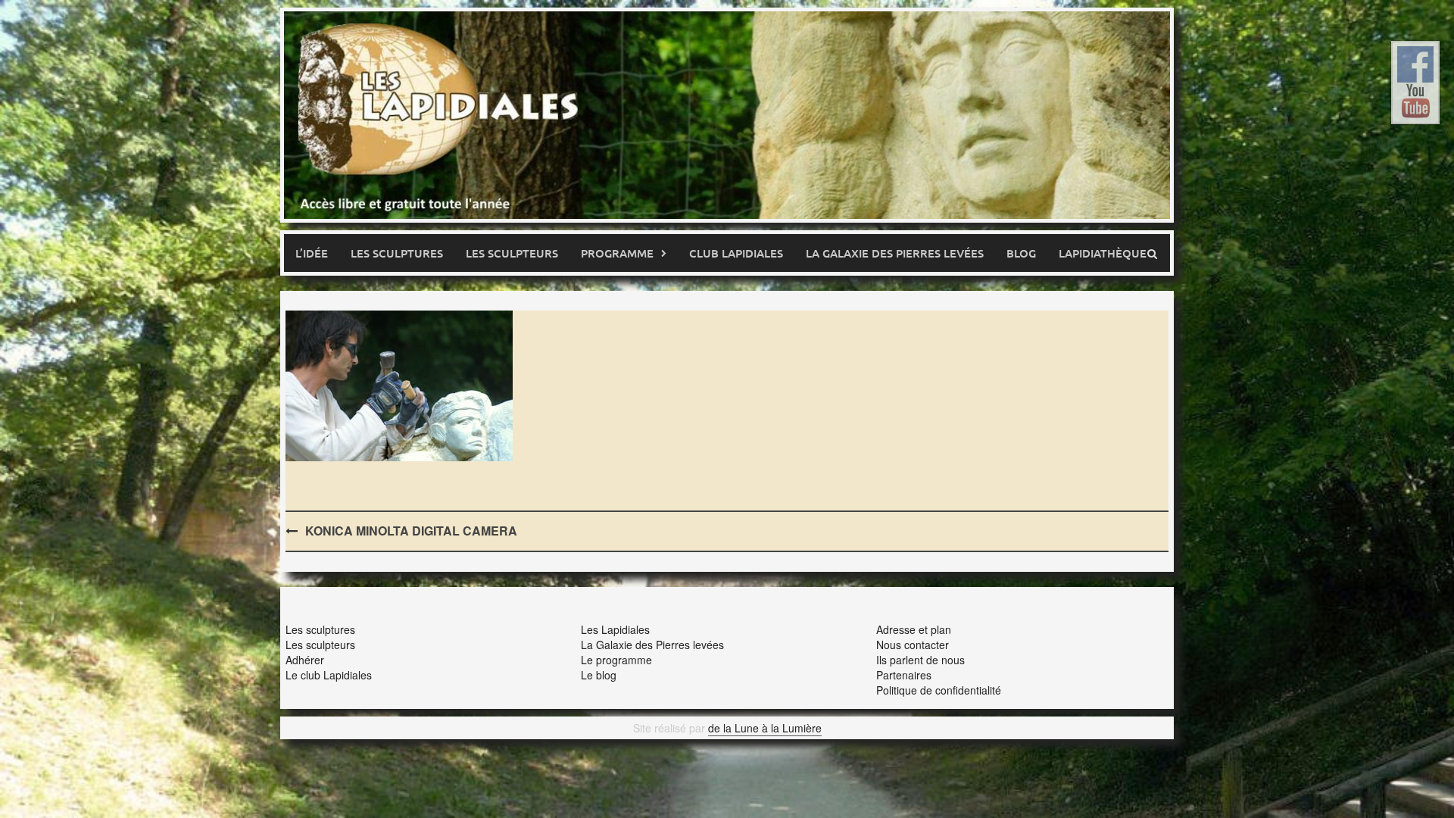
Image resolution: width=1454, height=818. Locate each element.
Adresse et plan (913, 629)
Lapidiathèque (1103, 253)
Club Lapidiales (736, 253)
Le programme (616, 659)
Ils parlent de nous (920, 659)
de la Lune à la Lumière (765, 727)
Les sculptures (397, 253)
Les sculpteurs (512, 253)
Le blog (598, 674)
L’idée (311, 253)
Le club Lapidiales (328, 674)
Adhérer (304, 659)
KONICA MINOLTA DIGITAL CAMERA (411, 530)
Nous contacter (912, 644)
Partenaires (903, 674)
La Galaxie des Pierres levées (652, 644)
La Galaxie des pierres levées (895, 253)
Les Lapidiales (615, 629)
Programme (617, 253)
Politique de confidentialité (938, 690)
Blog (1021, 253)
